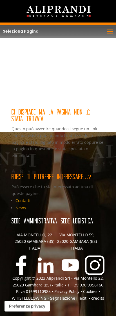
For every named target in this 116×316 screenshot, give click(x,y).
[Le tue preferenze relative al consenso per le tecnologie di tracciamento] (27, 306)
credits (97, 298)
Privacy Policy (66, 291)
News (20, 207)
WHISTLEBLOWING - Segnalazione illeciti (50, 298)
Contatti (22, 200)
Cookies (91, 291)
